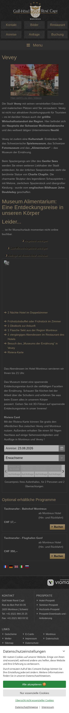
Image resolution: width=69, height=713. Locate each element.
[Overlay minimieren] (64, 651)
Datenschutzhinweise (26, 707)
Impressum (48, 707)
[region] (34, 666)
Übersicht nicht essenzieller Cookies (34, 700)
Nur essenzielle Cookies (34, 693)
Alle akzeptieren (32, 684)
